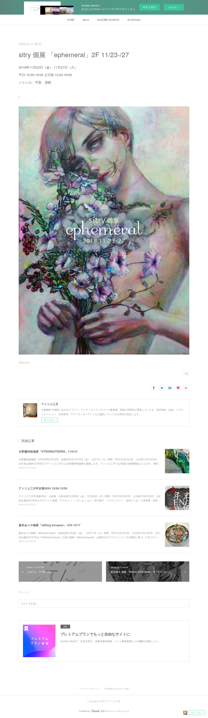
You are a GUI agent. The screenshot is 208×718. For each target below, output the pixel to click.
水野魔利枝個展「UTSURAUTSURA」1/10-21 (48, 451)
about (86, 19)
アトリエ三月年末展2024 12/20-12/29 (43, 488)
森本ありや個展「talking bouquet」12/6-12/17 (49, 525)
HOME (71, 19)
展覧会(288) (24, 362)
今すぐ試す (149, 7)
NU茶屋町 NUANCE (108, 19)
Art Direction (134, 19)
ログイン (174, 7)
